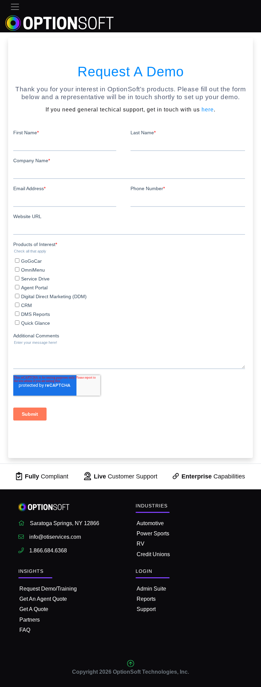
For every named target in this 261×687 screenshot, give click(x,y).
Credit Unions (153, 554)
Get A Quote (33, 609)
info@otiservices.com (55, 537)
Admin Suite (151, 589)
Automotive (150, 523)
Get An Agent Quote (43, 599)
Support (146, 609)
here (208, 109)
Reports (146, 599)
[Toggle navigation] (14, 7)
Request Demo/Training (48, 589)
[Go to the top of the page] (130, 664)
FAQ (24, 630)
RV (140, 544)
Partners (29, 620)
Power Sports (153, 533)
